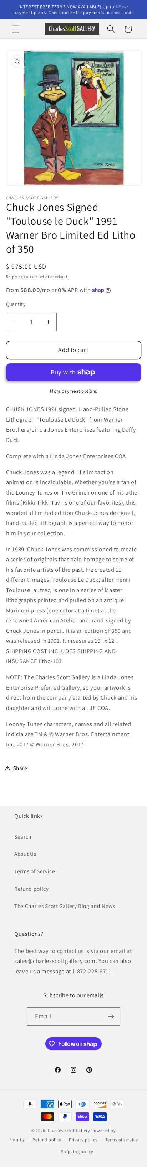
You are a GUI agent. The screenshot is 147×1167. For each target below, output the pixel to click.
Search (22, 836)
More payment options (73, 391)
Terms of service (121, 1139)
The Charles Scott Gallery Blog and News (64, 905)
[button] (15, 29)
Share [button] (20, 767)
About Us (25, 853)
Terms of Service (34, 871)
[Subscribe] (111, 1016)
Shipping (14, 276)
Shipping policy (77, 1151)
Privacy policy (83, 1139)
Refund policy (31, 888)
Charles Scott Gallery (69, 1130)
